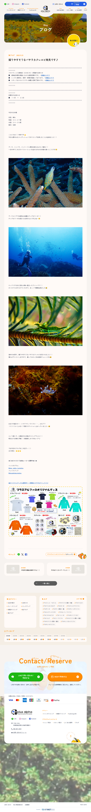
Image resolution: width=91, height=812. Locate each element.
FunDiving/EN (72, 714)
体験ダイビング (12, 609)
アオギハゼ (61, 606)
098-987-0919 (17, 729)
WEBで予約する (60, 676)
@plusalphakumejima (15, 473)
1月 (8, 639)
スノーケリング (12, 606)
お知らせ (25, 603)
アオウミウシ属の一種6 (65, 603)
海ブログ (12, 55)
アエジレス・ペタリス (50, 603)
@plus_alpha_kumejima (16, 468)
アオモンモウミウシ (49, 624)
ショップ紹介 (47, 722)
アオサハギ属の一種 (58, 609)
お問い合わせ (59, 4)
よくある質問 (68, 722)
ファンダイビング (48, 714)
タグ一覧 (79, 599)
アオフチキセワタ (49, 615)
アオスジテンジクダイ (50, 612)
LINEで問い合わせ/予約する (26, 676)
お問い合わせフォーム (19, 732)
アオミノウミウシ (58, 618)
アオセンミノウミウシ (65, 612)
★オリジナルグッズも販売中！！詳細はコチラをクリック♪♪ (28, 483)
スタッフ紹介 (58, 722)
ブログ (77, 722)
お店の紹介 (11, 603)
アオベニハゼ (60, 615)
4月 (28, 639)
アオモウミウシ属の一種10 (73, 618)
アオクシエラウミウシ (73, 606)
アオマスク (47, 618)
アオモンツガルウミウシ (68, 621)
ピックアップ (26, 606)
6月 (41, 639)
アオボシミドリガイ (72, 615)
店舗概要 (27, 805)
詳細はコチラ (45, 75)
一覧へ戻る (45, 583)
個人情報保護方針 (18, 805)
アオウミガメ (79, 603)
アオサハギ (47, 609)
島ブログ (25, 609)
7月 (48, 639)
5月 (35, 639)
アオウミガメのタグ (49, 606)
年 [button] (8, 636)
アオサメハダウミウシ (73, 609)
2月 (14, 639)
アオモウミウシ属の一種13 (51, 621)
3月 (21, 639)
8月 (55, 639)
